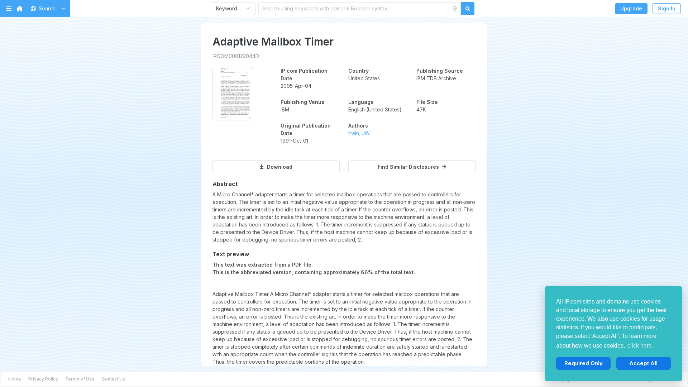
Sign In (666, 8)
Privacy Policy (43, 379)
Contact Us (113, 379)
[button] (46, 8)
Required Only (583, 363)
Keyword (226, 8)
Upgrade (631, 8)
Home (14, 379)
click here (639, 346)
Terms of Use (80, 379)
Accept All (643, 363)
